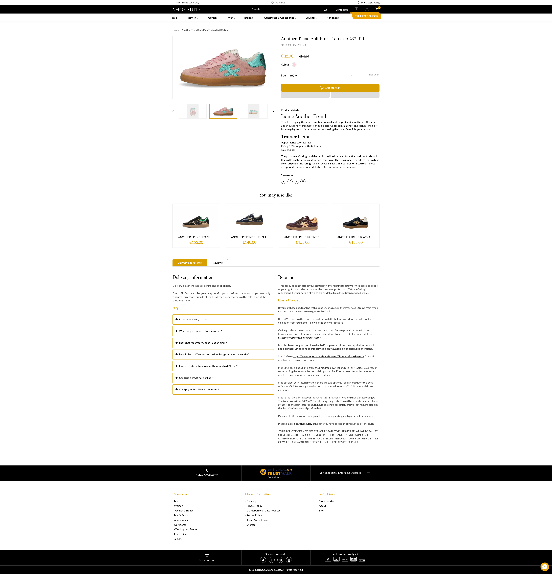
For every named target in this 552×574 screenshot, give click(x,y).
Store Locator (327, 501)
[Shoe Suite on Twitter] (263, 560)
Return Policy (254, 515)
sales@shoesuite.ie (303, 423)
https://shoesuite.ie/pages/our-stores (299, 337)
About (322, 505)
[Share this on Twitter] (283, 181)
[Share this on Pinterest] (296, 181)
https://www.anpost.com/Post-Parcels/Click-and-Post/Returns (328, 356)
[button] (305, 95)
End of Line (180, 534)
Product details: (290, 110)
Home (175, 29)
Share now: (287, 175)
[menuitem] (175, 18)
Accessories (181, 520)
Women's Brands (183, 510)
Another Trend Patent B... (302, 237)
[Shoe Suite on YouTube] (289, 560)
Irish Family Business (366, 16)
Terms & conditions (257, 520)
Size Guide (374, 74)
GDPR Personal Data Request (263, 510)
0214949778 (211, 475)
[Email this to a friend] (302, 181)
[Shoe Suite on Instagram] (280, 560)
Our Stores (180, 524)
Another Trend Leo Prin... (196, 237)
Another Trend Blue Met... (249, 237)
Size (283, 75)
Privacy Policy (254, 505)
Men (176, 501)
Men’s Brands (182, 515)
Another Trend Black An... (355, 237)
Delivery (251, 501)
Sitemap (251, 524)
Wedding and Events (185, 529)
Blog (321, 510)
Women (178, 505)
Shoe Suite (275, 569)
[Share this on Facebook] (290, 181)
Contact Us (342, 9)
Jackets (178, 538)
